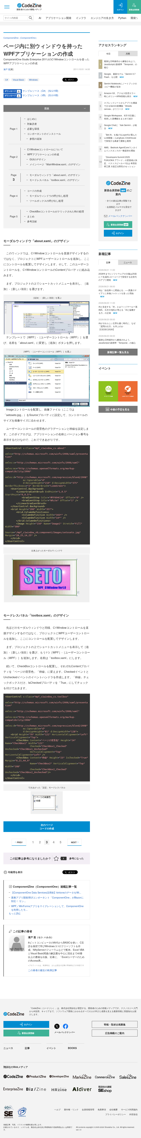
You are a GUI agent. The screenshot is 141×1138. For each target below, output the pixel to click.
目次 (46, 108)
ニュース (128, 262)
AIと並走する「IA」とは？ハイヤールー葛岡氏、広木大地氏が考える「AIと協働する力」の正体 (118, 309)
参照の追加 (36, 138)
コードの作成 (34, 190)
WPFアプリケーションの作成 (43, 154)
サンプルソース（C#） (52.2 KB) (40, 90)
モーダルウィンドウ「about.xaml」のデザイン (55, 175)
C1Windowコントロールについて (45, 149)
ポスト (70, 79)
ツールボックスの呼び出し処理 (46, 200)
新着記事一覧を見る (118, 352)
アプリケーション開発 (58, 18)
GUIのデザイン (38, 159)
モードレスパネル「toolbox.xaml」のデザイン (54, 180)
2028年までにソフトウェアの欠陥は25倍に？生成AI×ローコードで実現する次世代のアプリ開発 (118, 276)
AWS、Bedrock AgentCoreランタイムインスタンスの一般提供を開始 (120, 149)
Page (14, 128)
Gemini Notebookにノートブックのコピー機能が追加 (120, 85)
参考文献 (32, 221)
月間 (128, 53)
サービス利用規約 (129, 1109)
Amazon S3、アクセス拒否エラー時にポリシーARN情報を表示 (119, 95)
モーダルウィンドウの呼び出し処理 (49, 195)
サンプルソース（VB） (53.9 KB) (40, 95)
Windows (33, 79)
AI (40, 18)
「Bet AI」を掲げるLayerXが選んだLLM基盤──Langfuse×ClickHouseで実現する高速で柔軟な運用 (120, 137)
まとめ (30, 216)
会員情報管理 (88, 1109)
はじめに (32, 118)
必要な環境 (33, 128)
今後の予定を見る (119, 409)
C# (6, 79)
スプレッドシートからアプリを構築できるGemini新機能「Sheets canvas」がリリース (120, 105)
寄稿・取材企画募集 (115, 1024)
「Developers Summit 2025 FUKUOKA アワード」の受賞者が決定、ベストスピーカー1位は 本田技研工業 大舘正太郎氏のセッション (120, 162)
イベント (51, 1048)
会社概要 (113, 1109)
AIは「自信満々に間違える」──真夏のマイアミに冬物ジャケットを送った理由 (118, 292)
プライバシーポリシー (115, 1114)
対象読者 (32, 123)
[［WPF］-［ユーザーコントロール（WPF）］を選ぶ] (47, 380)
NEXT (74, 842)
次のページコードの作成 (47, 826)
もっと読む (15, 913)
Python (122, 18)
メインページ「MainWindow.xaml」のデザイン (55, 164)
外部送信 (133, 1114)
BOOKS (72, 1048)
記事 (108, 262)
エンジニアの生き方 (102, 18)
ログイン (120, 233)
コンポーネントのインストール (44, 133)
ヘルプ (57, 1109)
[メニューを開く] (7, 7)
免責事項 (102, 1109)
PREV (20, 842)
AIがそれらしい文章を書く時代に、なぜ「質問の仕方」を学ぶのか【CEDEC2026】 (117, 326)
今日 (108, 53)
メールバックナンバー (120, 216)
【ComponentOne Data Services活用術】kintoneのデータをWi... (46, 892)
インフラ (81, 18)
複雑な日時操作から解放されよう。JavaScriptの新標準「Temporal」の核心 (120, 64)
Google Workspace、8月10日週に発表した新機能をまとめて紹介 (120, 117)
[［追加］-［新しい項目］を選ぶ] (47, 317)
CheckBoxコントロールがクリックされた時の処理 (57, 211)
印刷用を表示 (15, 872)
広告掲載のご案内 (114, 1033)
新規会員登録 (119, 224)
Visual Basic (18, 79)
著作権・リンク (71, 1109)
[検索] (30, 17)
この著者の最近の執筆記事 (42, 970)
